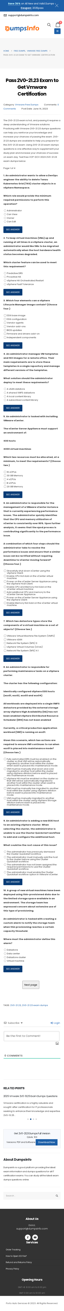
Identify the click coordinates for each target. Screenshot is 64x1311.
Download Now (46, 1141)
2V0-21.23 (15, 1005)
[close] (58, 5)
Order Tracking (13, 1248)
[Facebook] (28, 1236)
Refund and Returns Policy (19, 1261)
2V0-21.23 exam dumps (35, 1005)
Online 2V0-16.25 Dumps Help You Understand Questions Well (28, 1097)
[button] (49, 25)
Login (56, 1023)
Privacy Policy (12, 1268)
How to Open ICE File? (16, 1255)
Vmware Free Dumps (26, 104)
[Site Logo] (22, 29)
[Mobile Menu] (57, 31)
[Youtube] (35, 1236)
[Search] (57, 1195)
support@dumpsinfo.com (32, 1227)
